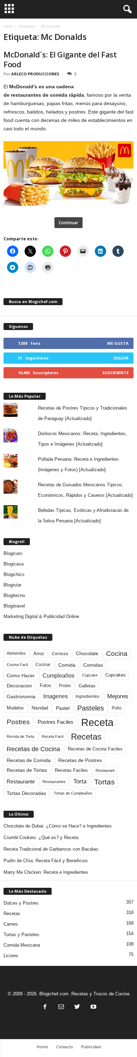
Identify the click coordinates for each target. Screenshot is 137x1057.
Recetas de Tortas (27, 770)
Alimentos (16, 653)
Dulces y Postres (21, 903)
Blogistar (12, 585)
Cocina (117, 653)
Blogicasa (14, 564)
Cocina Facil (17, 665)
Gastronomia (21, 696)
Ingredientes (87, 696)
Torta (79, 781)
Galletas (87, 686)
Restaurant (105, 770)
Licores (11, 955)
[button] (126, 9)
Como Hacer (21, 675)
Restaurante (21, 781)
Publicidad (91, 1046)
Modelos (15, 708)
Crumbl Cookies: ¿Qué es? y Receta (41, 837)
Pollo (117, 708)
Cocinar (43, 664)
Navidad (40, 708)
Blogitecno (14, 595)
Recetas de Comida (29, 760)
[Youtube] (92, 1007)
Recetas (86, 736)
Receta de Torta (20, 736)
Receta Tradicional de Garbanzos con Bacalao (51, 849)
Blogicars (13, 553)
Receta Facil (52, 736)
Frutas (65, 685)
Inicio (8, 26)
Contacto (64, 1046)
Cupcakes (115, 675)
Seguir (121, 358)
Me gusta (118, 343)
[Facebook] (45, 1007)
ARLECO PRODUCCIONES (35, 73)
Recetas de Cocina (33, 749)
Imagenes (55, 696)
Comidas (93, 665)
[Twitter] (77, 1007)
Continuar (68, 223)
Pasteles (90, 708)
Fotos (45, 685)
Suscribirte (115, 372)
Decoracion (19, 685)
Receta (97, 722)
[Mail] (61, 1007)
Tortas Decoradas (26, 793)
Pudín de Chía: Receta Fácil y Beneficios (46, 860)
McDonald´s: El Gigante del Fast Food (60, 59)
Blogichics (14, 574)
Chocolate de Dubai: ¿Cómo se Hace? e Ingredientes (58, 826)
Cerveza (60, 653)
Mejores (117, 696)
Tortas (104, 782)
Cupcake (90, 675)
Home (42, 1046)
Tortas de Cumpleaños (73, 793)
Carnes (11, 924)
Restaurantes (54, 782)
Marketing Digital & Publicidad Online (41, 616)
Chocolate (87, 653)
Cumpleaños (58, 675)
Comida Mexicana (22, 945)
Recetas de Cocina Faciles (95, 749)
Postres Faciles (55, 722)
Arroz (38, 653)
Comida (67, 665)
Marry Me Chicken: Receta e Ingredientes (46, 872)
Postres (18, 722)
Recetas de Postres (80, 760)
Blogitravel (14, 606)
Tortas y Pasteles (21, 934)
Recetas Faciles (71, 770)
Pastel (63, 708)
